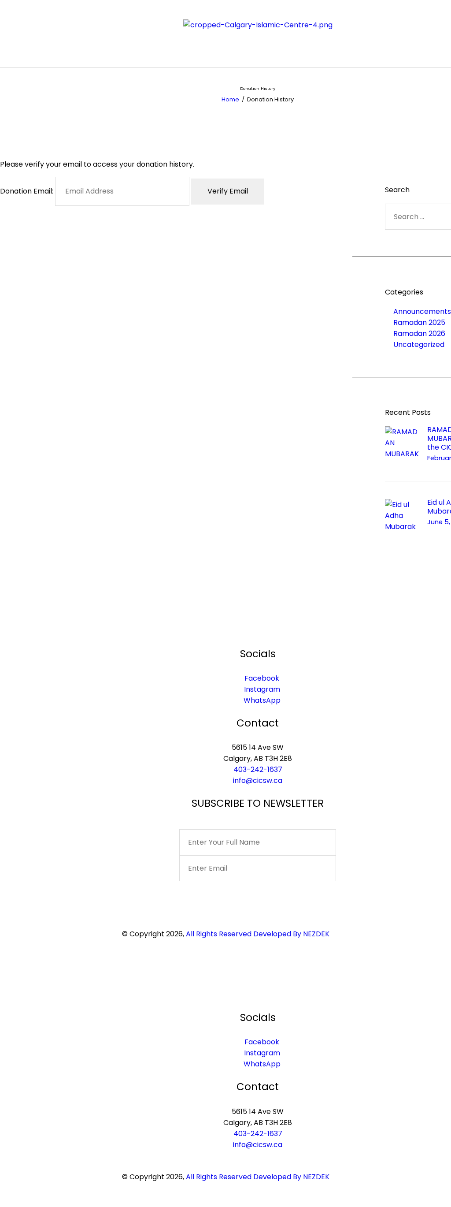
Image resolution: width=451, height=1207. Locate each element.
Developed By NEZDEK (291, 934)
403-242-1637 (257, 769)
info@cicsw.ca (257, 780)
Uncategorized (418, 344)
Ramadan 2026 (419, 333)
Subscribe (257, 894)
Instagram (262, 689)
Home (230, 99)
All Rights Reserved (218, 934)
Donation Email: (26, 191)
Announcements (422, 311)
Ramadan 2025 (419, 322)
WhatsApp (262, 700)
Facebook (261, 678)
